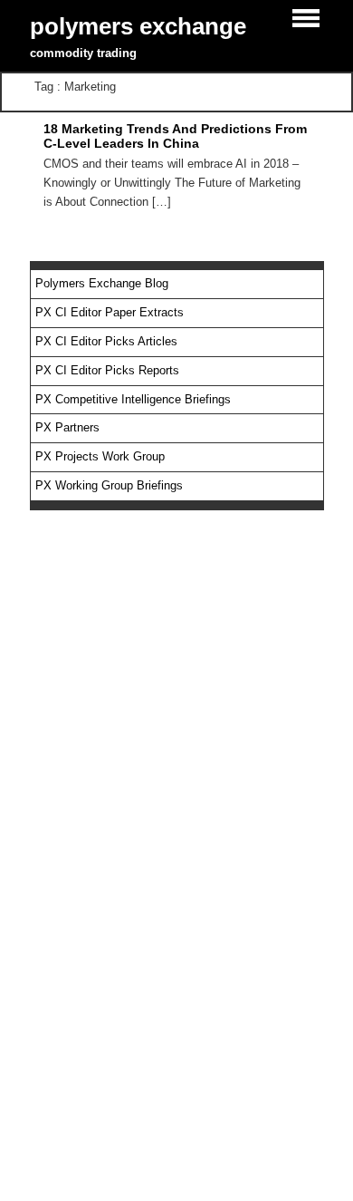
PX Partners (67, 427)
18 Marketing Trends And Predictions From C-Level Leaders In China (175, 135)
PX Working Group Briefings (109, 485)
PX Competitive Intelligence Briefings (133, 399)
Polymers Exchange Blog (101, 283)
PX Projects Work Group (100, 456)
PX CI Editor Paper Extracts (109, 312)
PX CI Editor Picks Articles (106, 341)
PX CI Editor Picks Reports (107, 370)
